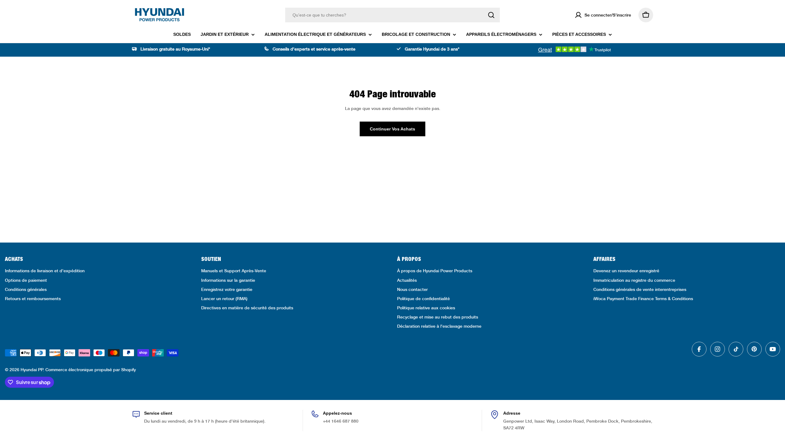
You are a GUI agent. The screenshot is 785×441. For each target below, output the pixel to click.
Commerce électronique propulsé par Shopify (90, 369)
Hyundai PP (32, 369)
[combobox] (392, 15)
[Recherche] (491, 15)
